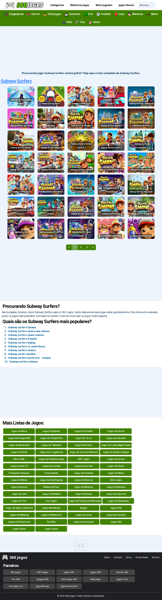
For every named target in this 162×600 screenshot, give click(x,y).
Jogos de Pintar (19, 452)
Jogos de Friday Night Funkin (116, 445)
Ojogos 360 (42, 579)
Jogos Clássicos (83, 494)
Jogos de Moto (19, 431)
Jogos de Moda (19, 480)
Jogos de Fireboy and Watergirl (84, 501)
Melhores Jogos (79, 5)
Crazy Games (51, 473)
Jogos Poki (116, 508)
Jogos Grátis (51, 529)
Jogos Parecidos (69, 586)
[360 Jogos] (25, 5)
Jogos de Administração (51, 459)
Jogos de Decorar (83, 480)
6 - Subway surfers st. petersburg (24, 346)
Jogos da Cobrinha (116, 438)
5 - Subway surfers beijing (19, 342)
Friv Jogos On (16, 586)
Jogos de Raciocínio (19, 445)
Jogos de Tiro (19, 501)
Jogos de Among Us (83, 522)
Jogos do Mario (116, 473)
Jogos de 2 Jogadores (51, 452)
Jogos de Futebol (83, 431)
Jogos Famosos (19, 487)
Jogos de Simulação (118, 501)
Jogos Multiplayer (51, 508)
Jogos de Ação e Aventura (19, 508)
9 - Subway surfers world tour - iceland (27, 357)
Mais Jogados (104, 5)
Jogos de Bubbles (51, 494)
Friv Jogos (51, 501)
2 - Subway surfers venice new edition (26, 331)
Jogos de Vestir (115, 466)
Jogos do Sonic (83, 515)
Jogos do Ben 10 (19, 466)
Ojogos (83, 508)
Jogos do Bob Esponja (51, 480)
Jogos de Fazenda (116, 515)
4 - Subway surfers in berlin (20, 338)
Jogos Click (122, 579)
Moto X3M (19, 459)
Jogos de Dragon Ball (19, 438)
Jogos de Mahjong (19, 515)
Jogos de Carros (116, 431)
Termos (155, 557)
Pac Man (51, 522)
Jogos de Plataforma (19, 522)
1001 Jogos (83, 459)
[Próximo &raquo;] (93, 247)
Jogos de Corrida (83, 466)
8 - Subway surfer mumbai (19, 354)
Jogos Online (19, 529)
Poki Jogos (95, 579)
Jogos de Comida (51, 466)
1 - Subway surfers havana (20, 327)
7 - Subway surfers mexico (20, 350)
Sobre (107, 557)
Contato (118, 557)
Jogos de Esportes (116, 494)
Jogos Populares (51, 431)
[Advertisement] (81, 49)
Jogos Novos (126, 5)
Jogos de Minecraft (51, 515)
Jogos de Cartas (116, 459)
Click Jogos (116, 480)
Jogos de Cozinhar (83, 473)
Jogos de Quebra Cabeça (116, 452)
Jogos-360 (95, 572)
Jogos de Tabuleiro (51, 445)
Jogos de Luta (19, 494)
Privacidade (142, 557)
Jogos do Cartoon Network (83, 452)
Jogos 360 (115, 522)
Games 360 (122, 572)
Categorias (57, 5)
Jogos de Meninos (83, 487)
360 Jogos (16, 572)
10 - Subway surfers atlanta (20, 361)
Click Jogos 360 (69, 579)
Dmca (129, 557)
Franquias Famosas (19, 473)
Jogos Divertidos (84, 445)
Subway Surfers (16, 81)
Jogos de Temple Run (51, 438)
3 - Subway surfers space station (24, 335)
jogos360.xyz (42, 586)
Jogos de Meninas (115, 487)
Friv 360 (16, 579)
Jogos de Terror (83, 438)
